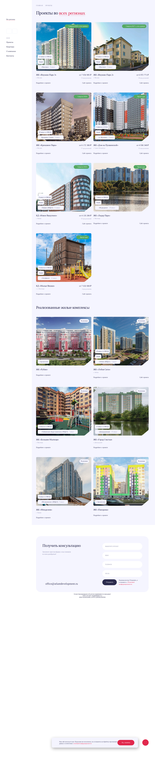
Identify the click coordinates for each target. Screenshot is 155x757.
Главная (39, 5)
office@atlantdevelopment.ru (61, 583)
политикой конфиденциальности (83, 743)
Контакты (10, 56)
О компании (11, 51)
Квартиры (10, 47)
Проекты (9, 42)
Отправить (109, 582)
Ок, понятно (126, 742)
